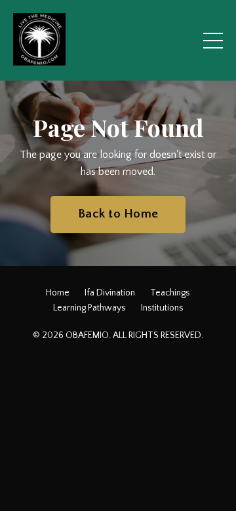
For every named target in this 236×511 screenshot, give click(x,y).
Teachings (170, 293)
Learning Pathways (89, 308)
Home (57, 293)
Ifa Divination (110, 293)
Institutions (162, 308)
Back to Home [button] (118, 214)
